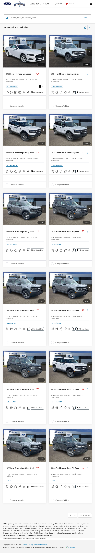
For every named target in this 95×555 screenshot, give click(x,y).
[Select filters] (85, 27)
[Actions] (42, 74)
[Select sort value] (90, 27)
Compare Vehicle (17, 106)
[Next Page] (75, 515)
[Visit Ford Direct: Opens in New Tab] (70, 547)
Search (85, 18)
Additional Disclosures (41, 544)
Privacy (31, 544)
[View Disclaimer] (24, 92)
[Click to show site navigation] (91, 4)
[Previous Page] (70, 515)
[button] (43, 51)
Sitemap (25, 544)
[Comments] (28, 92)
